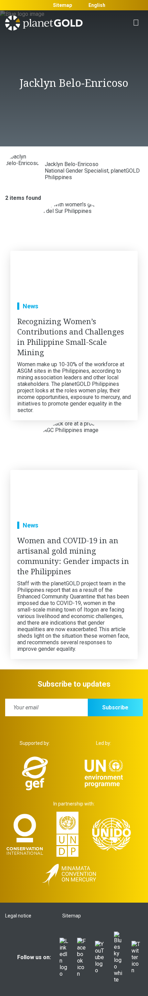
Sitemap (62, 5)
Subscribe (115, 707)
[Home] (44, 24)
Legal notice (18, 915)
